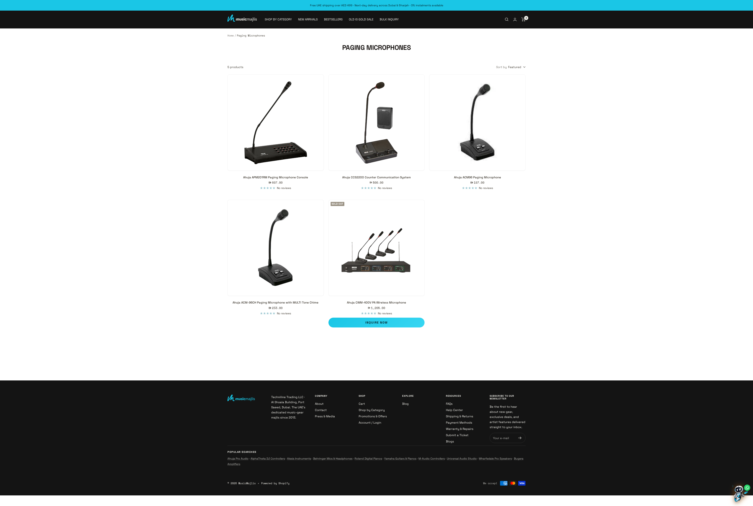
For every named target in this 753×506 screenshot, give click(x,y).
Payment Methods (459, 422)
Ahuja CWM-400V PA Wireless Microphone (376, 302)
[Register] (520, 438)
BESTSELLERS (333, 19)
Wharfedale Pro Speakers (495, 458)
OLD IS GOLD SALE (361, 19)
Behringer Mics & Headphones (332, 458)
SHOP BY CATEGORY (278, 19)
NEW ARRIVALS (308, 19)
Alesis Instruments (299, 458)
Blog (405, 404)
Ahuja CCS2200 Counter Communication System (376, 177)
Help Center (454, 410)
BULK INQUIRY (389, 19)
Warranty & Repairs (459, 429)
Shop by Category (372, 410)
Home (230, 35)
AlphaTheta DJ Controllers (268, 458)
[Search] (506, 19)
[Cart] (523, 19)
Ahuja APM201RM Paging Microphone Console (275, 177)
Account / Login (370, 422)
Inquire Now (376, 322)
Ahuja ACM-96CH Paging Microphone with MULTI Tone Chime (275, 302)
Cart (362, 404)
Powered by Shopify (275, 483)
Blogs (450, 441)
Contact (321, 410)
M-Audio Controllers (431, 458)
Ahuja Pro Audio (237, 458)
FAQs (449, 404)
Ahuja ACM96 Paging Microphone (477, 177)
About (319, 404)
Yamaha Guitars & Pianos (400, 458)
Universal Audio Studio (462, 458)
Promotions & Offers (373, 416)
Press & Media (325, 416)
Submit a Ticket (457, 435)
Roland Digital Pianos (368, 458)
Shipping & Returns (459, 416)
